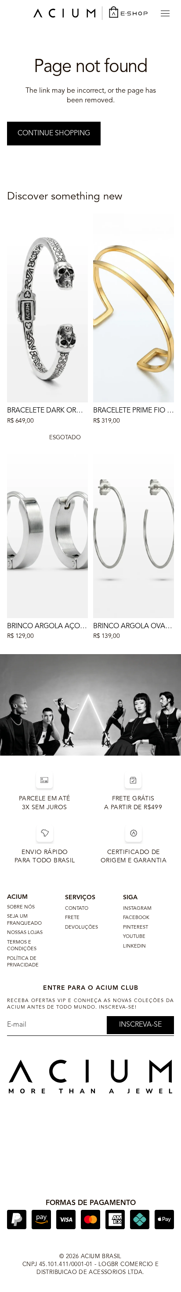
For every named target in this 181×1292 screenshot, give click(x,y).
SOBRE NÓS (21, 907)
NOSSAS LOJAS (25, 932)
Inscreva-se (140, 1024)
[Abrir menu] (165, 13)
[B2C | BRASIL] (90, 13)
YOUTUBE (134, 936)
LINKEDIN (134, 946)
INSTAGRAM (137, 908)
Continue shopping (54, 133)
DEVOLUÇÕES (81, 927)
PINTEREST (135, 927)
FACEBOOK (136, 918)
